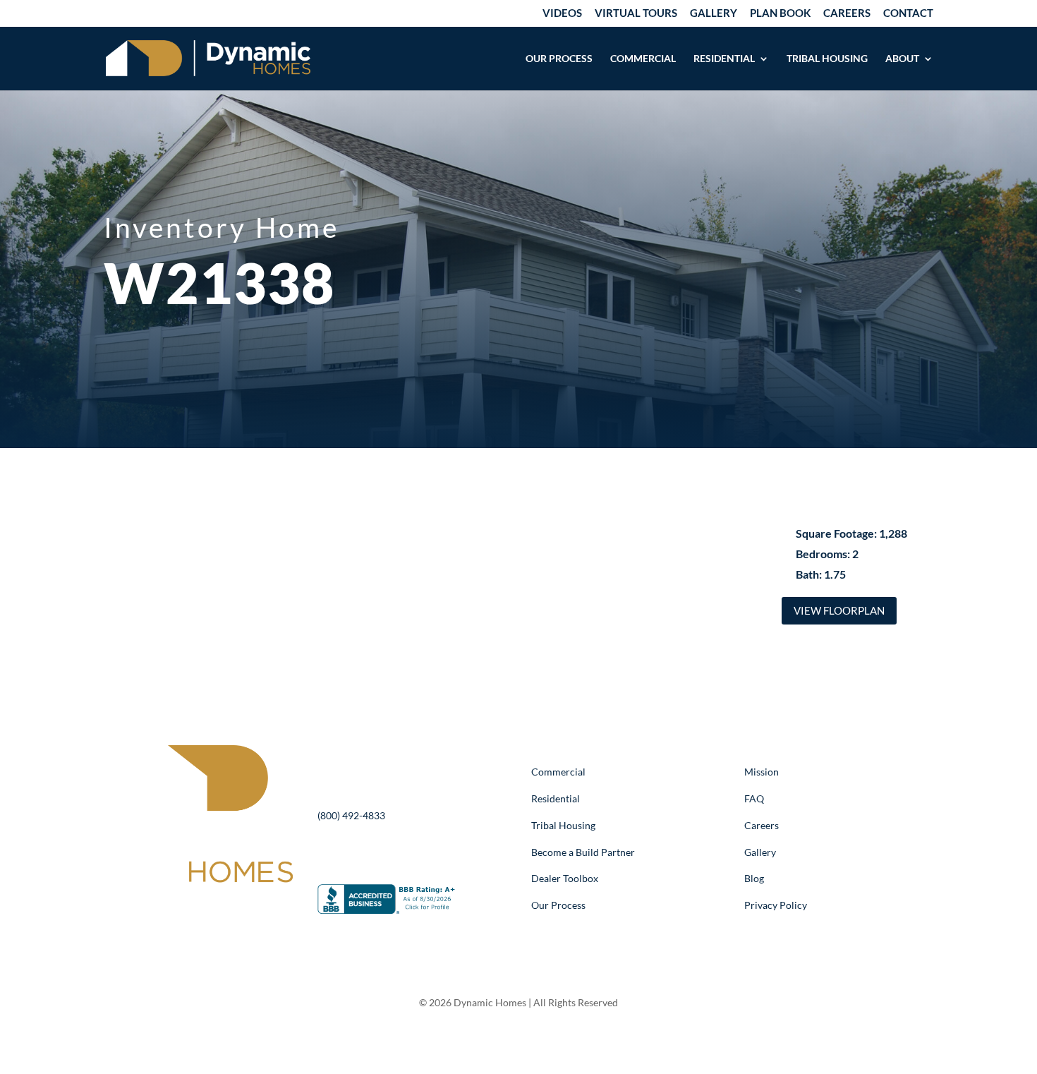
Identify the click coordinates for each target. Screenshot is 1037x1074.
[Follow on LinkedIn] (212, 906)
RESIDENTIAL (724, 59)
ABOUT (902, 59)
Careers (761, 825)
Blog (754, 878)
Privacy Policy (775, 905)
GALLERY (713, 13)
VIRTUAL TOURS (636, 13)
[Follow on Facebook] (184, 906)
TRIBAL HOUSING (827, 59)
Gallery (760, 852)
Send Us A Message (403, 853)
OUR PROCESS (559, 59)
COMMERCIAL (643, 59)
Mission (761, 772)
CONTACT (908, 13)
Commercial (558, 772)
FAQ (754, 798)
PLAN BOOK (780, 13)
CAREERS (847, 13)
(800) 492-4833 (351, 815)
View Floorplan (839, 610)
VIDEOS (562, 13)
